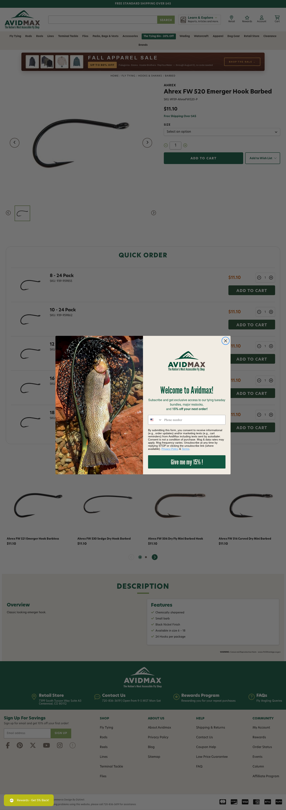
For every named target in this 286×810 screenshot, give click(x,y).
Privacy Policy (169, 448)
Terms (185, 448)
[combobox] (155, 419)
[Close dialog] (225, 340)
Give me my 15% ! (187, 462)
